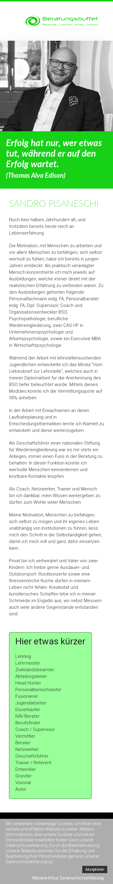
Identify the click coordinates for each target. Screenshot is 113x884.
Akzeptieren (94, 869)
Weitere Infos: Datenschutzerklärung (68, 878)
